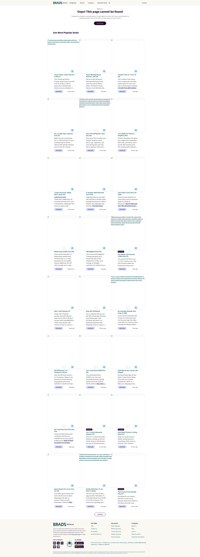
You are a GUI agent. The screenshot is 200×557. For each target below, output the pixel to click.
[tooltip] (72, 71)
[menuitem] (102, 3)
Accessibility (94, 531)
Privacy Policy (123, 542)
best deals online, (76, 534)
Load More (100, 514)
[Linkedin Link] (58, 547)
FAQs (92, 526)
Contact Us (94, 529)
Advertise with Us (136, 534)
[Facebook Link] (54, 543)
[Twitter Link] (58, 543)
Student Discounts (116, 534)
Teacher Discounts (116, 531)
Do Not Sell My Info (96, 534)
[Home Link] (61, 3)
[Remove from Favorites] (72, 71)
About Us (134, 526)
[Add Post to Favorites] (104, 71)
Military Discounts (116, 529)
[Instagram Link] (62, 543)
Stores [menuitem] (82, 3)
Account (144, 3)
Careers (134, 531)
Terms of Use (115, 542)
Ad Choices (131, 542)
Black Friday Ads (115, 526)
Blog (133, 529)
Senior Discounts (115, 537)
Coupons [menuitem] (91, 3)
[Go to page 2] (96, 71)
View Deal (58, 91)
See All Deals (100, 23)
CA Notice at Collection (103, 544)
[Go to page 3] (128, 367)
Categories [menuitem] (72, 3)
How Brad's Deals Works (138, 537)
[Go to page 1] (95, 71)
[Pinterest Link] (54, 547)
